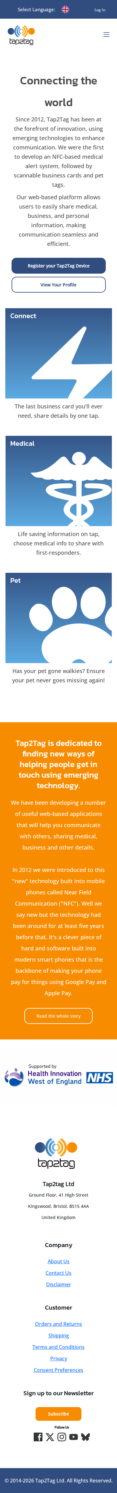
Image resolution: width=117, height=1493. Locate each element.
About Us (59, 1261)
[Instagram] (61, 1437)
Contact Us (58, 1272)
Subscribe (58, 1414)
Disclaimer (58, 1284)
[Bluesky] (85, 1437)
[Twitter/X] (50, 1437)
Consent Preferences (58, 1370)
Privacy (58, 1358)
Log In (100, 9)
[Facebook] (38, 1437)
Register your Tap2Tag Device (59, 266)
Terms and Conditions (58, 1347)
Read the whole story (58, 1016)
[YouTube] (73, 1437)
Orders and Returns (58, 1324)
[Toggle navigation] (106, 34)
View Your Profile (58, 285)
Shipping (58, 1335)
